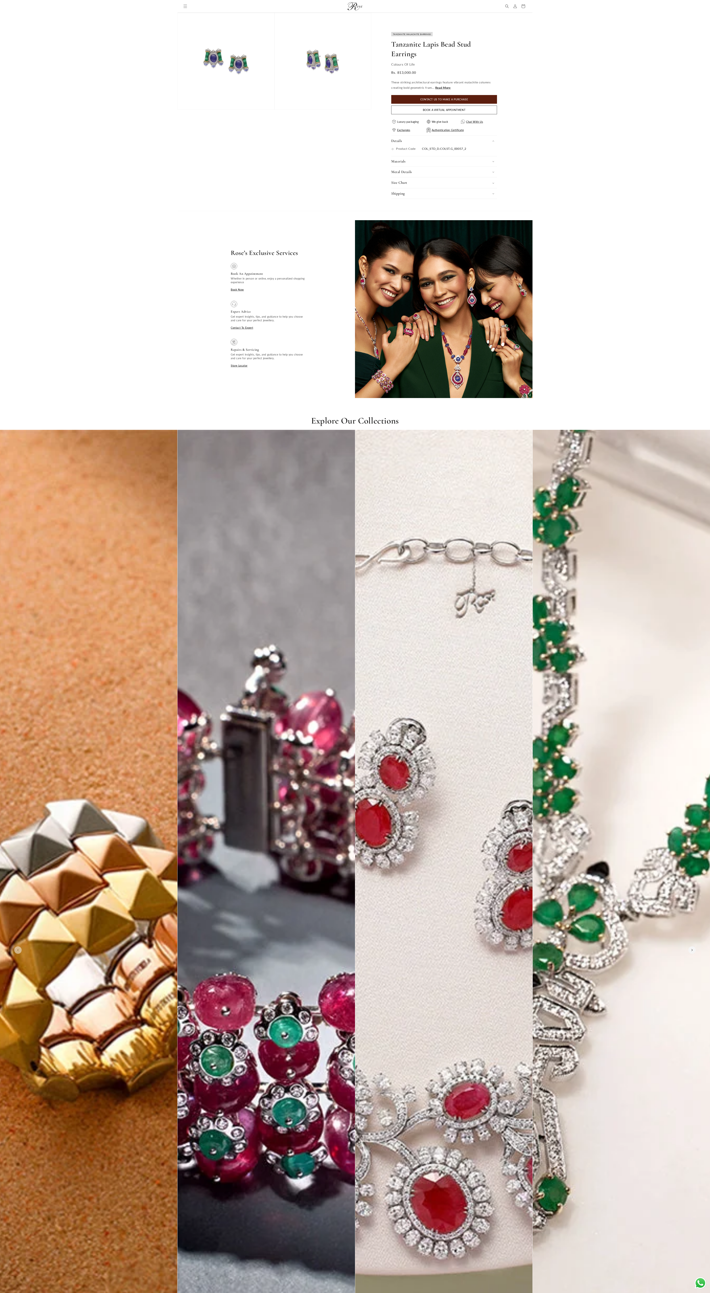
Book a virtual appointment (444, 109)
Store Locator (239, 365)
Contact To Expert (242, 327)
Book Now (237, 289)
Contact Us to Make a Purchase (444, 99)
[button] (185, 6)
